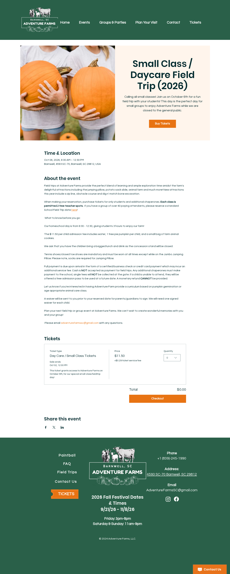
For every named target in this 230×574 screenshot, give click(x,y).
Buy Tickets (162, 123)
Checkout (157, 398)
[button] (84, 22)
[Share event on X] (54, 427)
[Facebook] (176, 499)
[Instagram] (168, 499)
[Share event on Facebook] (45, 427)
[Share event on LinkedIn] (62, 427)
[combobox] (172, 357)
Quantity (168, 351)
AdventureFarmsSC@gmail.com (172, 490)
